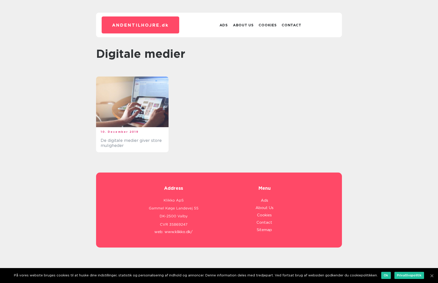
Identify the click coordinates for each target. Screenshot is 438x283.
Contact (291, 25)
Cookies (268, 25)
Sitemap (264, 230)
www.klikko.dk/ (179, 232)
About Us (243, 25)
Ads (224, 25)
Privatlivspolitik (409, 275)
